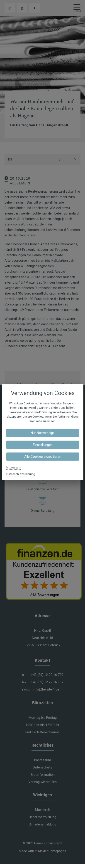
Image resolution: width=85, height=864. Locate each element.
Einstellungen (42, 445)
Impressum (13, 467)
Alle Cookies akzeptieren (42, 457)
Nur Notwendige (43, 433)
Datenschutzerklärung (20, 474)
